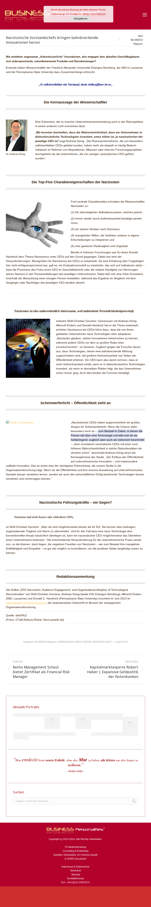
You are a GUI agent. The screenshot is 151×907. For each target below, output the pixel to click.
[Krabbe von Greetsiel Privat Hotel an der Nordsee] (99, 715)
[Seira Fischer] (68, 734)
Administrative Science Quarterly (26, 602)
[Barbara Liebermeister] (130, 715)
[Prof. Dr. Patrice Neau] (114, 734)
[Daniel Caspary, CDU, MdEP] (68, 715)
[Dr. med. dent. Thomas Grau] (21, 715)
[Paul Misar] (52, 734)
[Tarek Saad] (114, 718)
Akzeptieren (80, 18)
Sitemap (75, 874)
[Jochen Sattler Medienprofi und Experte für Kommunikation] (36, 715)
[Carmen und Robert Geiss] (99, 734)
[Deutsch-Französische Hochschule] (36, 734)
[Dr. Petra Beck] (21, 734)
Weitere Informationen (94, 13)
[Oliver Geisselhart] (52, 721)
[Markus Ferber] (99, 718)
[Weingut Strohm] (130, 724)
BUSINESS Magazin (46, 642)
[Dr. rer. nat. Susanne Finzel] (114, 715)
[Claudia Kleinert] (83, 734)
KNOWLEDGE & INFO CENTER (75, 642)
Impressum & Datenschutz (75, 866)
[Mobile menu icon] (144, 14)
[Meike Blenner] (83, 721)
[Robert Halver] (130, 734)
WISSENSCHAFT (102, 642)
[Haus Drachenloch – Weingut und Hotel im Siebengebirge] (21, 737)
